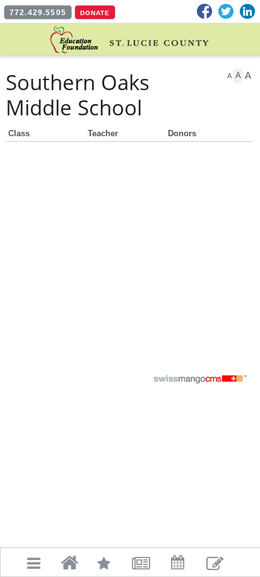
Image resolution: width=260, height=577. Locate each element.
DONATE (95, 12)
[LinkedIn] (247, 11)
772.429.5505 (37, 12)
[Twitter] (225, 11)
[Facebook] (204, 11)
